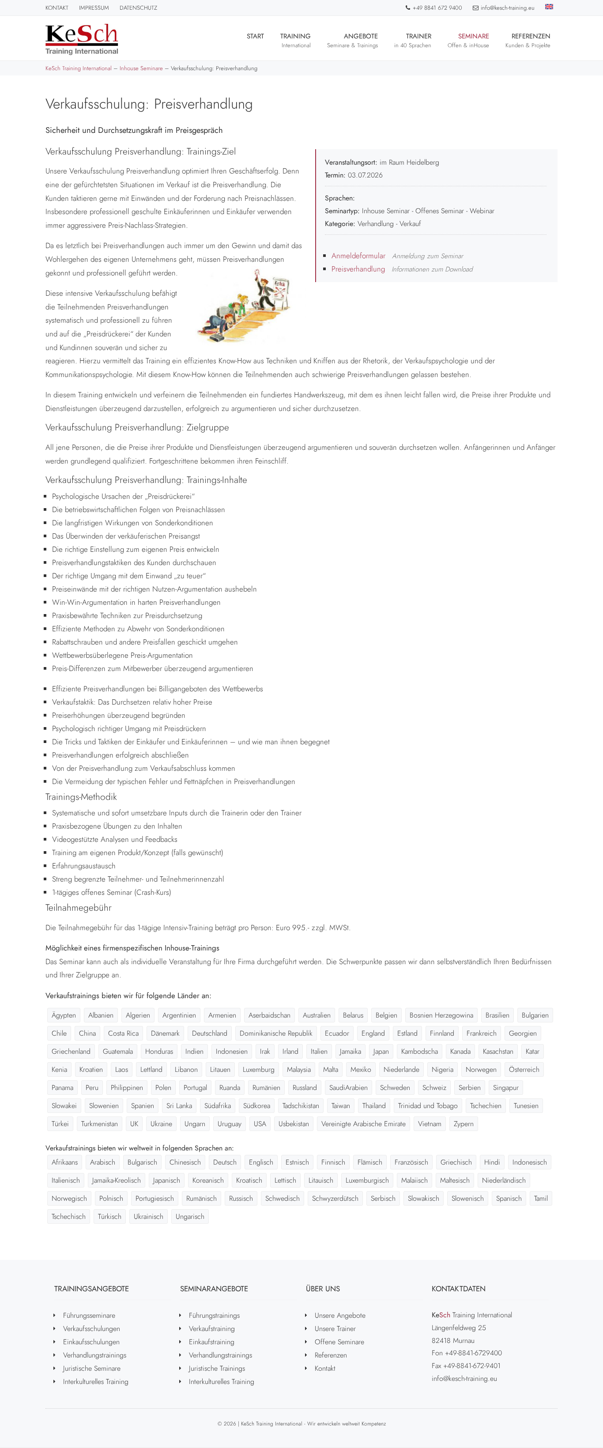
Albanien (100, 1015)
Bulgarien (535, 1015)
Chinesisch (185, 1162)
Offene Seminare (339, 1342)
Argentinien (179, 1015)
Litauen (220, 1069)
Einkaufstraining (211, 1342)
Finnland (442, 1033)
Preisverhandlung (358, 269)
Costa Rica (123, 1033)
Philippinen (127, 1087)
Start (255, 36)
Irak (265, 1051)
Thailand (374, 1106)
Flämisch (370, 1162)
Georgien (523, 1033)
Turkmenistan (99, 1124)
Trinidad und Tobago (428, 1106)
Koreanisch (208, 1180)
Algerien (138, 1015)
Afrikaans (65, 1162)
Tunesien (526, 1106)
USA (260, 1124)
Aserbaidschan (269, 1015)
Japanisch (166, 1180)
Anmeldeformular (358, 255)
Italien (319, 1051)
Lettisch (285, 1180)
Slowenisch (468, 1198)
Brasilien (497, 1015)
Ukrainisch (148, 1216)
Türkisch (109, 1216)
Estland (407, 1033)
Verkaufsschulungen (91, 1329)
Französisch (411, 1162)
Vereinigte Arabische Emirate (363, 1124)
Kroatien (91, 1069)
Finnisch (333, 1162)
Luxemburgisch (367, 1180)
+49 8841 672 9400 (437, 8)
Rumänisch (201, 1198)
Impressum (94, 8)
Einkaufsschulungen (91, 1342)
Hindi (492, 1162)
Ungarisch (190, 1216)
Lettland (151, 1069)
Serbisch (383, 1198)
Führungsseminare (89, 1315)
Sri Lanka (179, 1106)
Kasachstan (498, 1051)
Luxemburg (259, 1069)
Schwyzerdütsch (335, 1198)
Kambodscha (419, 1051)
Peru (92, 1087)
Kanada (460, 1051)
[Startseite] (81, 39)
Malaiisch (414, 1180)
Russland (305, 1087)
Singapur (506, 1087)
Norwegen (481, 1069)
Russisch (241, 1198)
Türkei (60, 1124)
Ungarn (195, 1124)
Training (295, 40)
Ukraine (161, 1124)
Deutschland (209, 1033)
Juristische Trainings (217, 1368)
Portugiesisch (155, 1198)
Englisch (261, 1162)
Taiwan (341, 1106)
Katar (532, 1051)
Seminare (468, 40)
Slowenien (104, 1106)
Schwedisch (282, 1198)
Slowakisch (423, 1198)
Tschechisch (69, 1216)
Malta (330, 1069)
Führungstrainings (214, 1315)
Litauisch (321, 1180)
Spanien (142, 1106)
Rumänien (266, 1087)
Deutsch (225, 1162)
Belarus (353, 1015)
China (87, 1033)
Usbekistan (294, 1124)
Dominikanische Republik (276, 1033)
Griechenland (71, 1051)
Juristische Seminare (92, 1368)
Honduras (159, 1051)
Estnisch (297, 1162)
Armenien (222, 1015)
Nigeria (442, 1069)
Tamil (541, 1198)
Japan (381, 1051)
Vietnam (429, 1124)
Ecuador (337, 1033)
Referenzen (527, 40)
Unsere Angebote (340, 1315)
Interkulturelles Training (95, 1381)
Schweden (395, 1087)
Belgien (386, 1015)
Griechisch (456, 1162)
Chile (59, 1033)
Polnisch (111, 1198)
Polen (163, 1087)
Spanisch (509, 1198)
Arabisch (102, 1162)
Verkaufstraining (212, 1329)
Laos (121, 1069)
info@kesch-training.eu (508, 8)
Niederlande (401, 1069)
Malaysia (299, 1069)
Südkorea (256, 1106)
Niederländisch (504, 1180)
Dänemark (165, 1033)
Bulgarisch (142, 1162)
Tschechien (485, 1106)
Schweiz (434, 1087)
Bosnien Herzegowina (441, 1015)
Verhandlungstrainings (94, 1355)
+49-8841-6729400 (473, 1353)
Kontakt (56, 8)
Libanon (186, 1069)
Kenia (59, 1069)
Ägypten (64, 1015)
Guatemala (118, 1051)
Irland (290, 1051)
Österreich (524, 1069)
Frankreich (482, 1033)
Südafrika (217, 1106)
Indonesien (232, 1051)
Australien (317, 1015)
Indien (194, 1051)
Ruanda (229, 1087)
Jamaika (350, 1051)
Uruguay (229, 1124)
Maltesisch (455, 1180)
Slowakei (64, 1106)
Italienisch (66, 1180)
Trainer (412, 40)
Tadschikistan (301, 1106)
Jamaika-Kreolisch (116, 1180)
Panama (62, 1087)
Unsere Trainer (335, 1329)
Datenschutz (138, 8)
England (373, 1033)
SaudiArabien (348, 1087)
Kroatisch (249, 1180)
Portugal (195, 1087)
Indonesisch (530, 1162)
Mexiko (360, 1069)
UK (134, 1124)
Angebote (352, 40)
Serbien (470, 1087)
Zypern (464, 1124)
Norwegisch (69, 1198)
